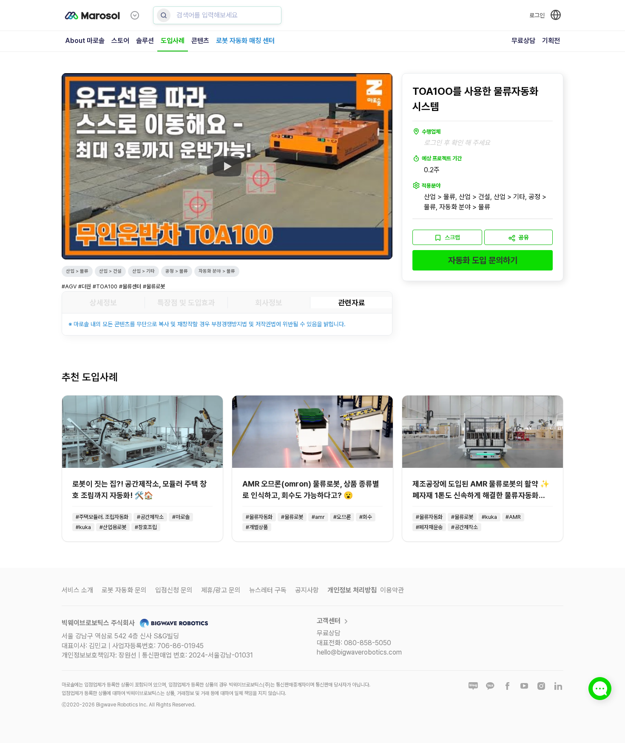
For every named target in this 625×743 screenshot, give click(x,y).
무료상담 (523, 41)
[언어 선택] (555, 15)
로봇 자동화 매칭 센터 (245, 41)
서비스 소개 (77, 590)
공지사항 (307, 590)
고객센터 (329, 621)
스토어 (120, 41)
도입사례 (173, 41)
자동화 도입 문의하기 (482, 261)
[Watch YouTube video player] (227, 166)
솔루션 (145, 41)
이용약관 (392, 590)
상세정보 (103, 302)
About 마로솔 (85, 41)
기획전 (551, 41)
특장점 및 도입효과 (186, 302)
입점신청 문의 (174, 590)
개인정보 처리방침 (352, 590)
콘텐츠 (200, 41)
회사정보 (268, 302)
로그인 (537, 15)
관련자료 (351, 302)
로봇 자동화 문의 (124, 590)
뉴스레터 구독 (268, 590)
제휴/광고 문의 (221, 590)
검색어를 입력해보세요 (207, 15)
